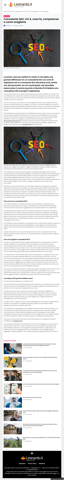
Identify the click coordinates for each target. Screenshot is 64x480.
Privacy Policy (32, 463)
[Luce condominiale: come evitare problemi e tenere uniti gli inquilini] (13, 388)
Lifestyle (6, 16)
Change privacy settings (57, 478)
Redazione (42, 463)
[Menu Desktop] (5, 5)
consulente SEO (27, 124)
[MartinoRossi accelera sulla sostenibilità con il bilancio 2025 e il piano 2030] (13, 442)
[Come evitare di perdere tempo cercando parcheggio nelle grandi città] (13, 415)
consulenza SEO (17, 321)
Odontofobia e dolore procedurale (32, 397)
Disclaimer (22, 463)
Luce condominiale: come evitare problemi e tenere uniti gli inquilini (41, 384)
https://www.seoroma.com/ (12, 121)
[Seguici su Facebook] (32, 453)
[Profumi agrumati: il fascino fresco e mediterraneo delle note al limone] (13, 362)
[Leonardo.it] (20, 5)
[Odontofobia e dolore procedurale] (13, 402)
